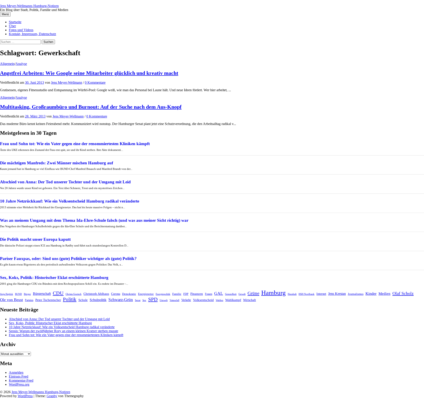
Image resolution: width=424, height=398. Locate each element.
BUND (18, 294)
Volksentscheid (203, 300)
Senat (137, 300)
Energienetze (146, 294)
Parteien (29, 300)
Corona (115, 294)
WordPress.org (19, 384)
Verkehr (186, 300)
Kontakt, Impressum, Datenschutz (32, 34)
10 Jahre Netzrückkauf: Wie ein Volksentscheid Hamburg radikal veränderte (69, 201)
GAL (218, 293)
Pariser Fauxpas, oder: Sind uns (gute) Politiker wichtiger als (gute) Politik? (68, 258)
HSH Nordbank (306, 294)
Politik (69, 299)
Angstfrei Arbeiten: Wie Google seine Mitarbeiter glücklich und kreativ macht (89, 73)
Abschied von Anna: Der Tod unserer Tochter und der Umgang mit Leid (65, 182)
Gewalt (242, 294)
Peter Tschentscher (48, 300)
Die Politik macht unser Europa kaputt (35, 239)
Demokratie (129, 294)
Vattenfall (174, 300)
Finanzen (196, 294)
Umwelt (164, 300)
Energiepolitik (163, 294)
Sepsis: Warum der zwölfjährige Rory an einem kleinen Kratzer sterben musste (63, 331)
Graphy (52, 396)
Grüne (253, 293)
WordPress (25, 396)
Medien (384, 294)
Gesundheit (231, 294)
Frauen (208, 294)
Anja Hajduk (6, 294)
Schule (83, 300)
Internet (321, 294)
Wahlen (219, 300)
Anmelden (16, 372)
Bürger (27, 294)
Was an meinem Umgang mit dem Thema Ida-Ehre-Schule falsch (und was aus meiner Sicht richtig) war (94, 220)
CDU (58, 293)
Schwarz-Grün (120, 299)
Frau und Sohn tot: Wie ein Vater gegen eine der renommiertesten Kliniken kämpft (75, 143)
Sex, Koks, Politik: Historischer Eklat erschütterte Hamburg (54, 277)
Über (12, 26)
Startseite (15, 22)
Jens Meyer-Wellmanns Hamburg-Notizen (29, 6)
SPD (153, 299)
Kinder (371, 293)
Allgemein (7, 64)
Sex (144, 300)
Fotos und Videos (21, 30)
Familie (176, 294)
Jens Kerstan (337, 294)
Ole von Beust (11, 300)
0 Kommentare (95, 82)
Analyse (21, 64)
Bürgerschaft (42, 294)
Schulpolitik (98, 300)
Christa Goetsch (73, 294)
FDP (185, 294)
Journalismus (355, 294)
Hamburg (273, 292)
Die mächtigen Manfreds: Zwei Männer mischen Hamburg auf (56, 163)
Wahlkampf (233, 300)
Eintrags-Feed (18, 376)
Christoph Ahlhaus (96, 294)
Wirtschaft (249, 300)
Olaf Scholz (403, 293)
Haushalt (292, 294)
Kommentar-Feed (21, 380)
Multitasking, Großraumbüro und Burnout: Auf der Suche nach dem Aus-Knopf (91, 107)
